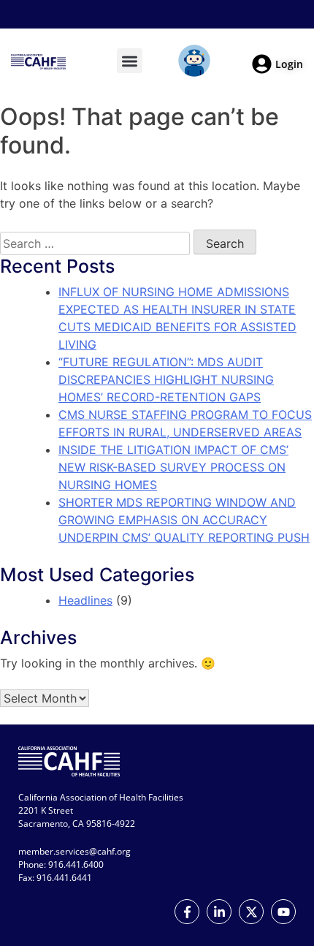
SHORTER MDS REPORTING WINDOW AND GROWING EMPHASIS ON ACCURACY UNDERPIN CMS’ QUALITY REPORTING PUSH (184, 520)
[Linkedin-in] (219, 911)
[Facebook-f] (187, 911)
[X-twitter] (251, 911)
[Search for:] (95, 243)
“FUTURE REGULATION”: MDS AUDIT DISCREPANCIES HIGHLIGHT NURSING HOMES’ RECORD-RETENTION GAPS (166, 379)
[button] (129, 61)
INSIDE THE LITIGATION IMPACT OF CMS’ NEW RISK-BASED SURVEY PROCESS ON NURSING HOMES (173, 467)
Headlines (85, 600)
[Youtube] (283, 911)
